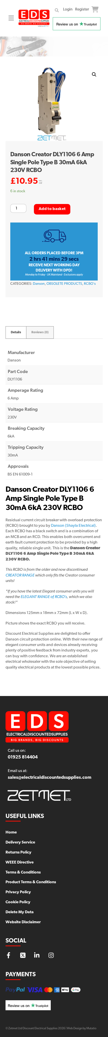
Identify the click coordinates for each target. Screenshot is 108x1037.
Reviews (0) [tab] (39, 332)
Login (68, 10)
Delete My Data (20, 912)
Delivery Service (20, 842)
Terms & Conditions (23, 872)
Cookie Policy (18, 902)
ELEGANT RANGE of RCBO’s (44, 597)
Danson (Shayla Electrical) (73, 526)
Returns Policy (18, 852)
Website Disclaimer (23, 922)
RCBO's (90, 284)
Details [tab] (16, 332)
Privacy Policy (18, 892)
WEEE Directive (20, 862)
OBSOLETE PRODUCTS (64, 284)
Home (11, 832)
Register (82, 10)
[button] (94, 74)
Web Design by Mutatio (81, 1028)
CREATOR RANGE (20, 576)
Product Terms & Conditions (31, 882)
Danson (39, 284)
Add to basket (52, 209)
